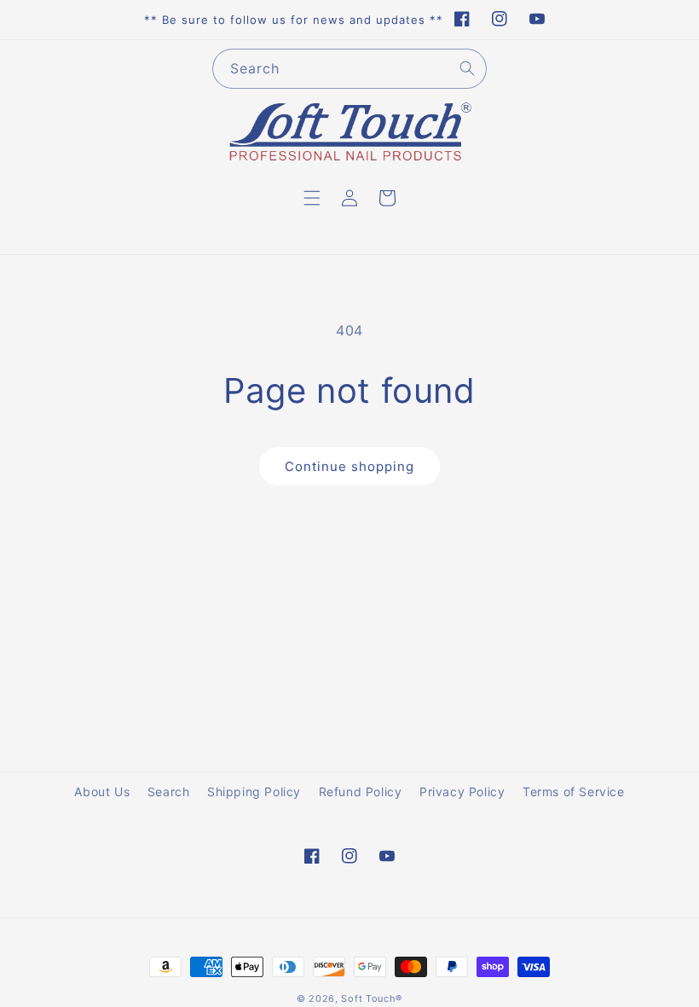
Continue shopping (349, 466)
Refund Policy (360, 791)
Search (168, 791)
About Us (102, 791)
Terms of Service (574, 791)
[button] (312, 198)
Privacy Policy (462, 791)
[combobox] (349, 68)
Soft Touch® (371, 998)
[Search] (467, 68)
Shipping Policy (254, 791)
